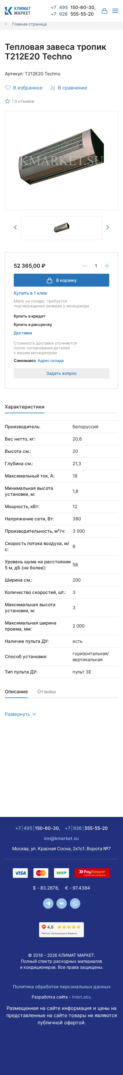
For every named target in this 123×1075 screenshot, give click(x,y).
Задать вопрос (61, 373)
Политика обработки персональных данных (61, 986)
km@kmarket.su (61, 838)
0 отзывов (24, 101)
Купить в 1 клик (30, 293)
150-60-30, (73, 7)
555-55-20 (72, 14)
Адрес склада (51, 360)
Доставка (23, 332)
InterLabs (81, 996)
